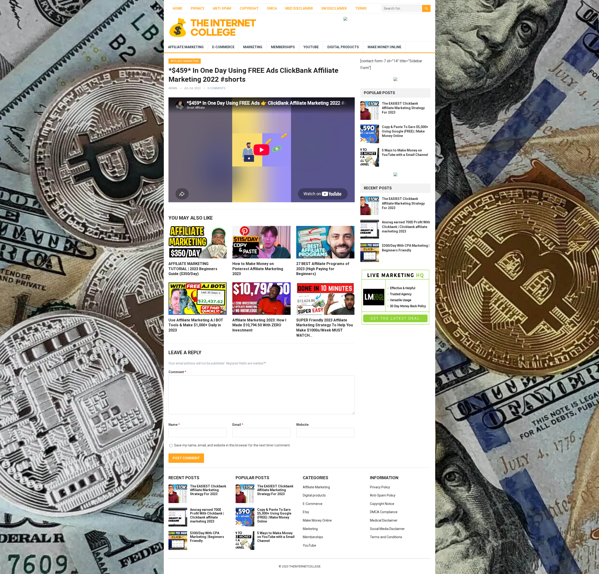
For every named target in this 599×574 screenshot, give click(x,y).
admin (172, 88)
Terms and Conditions (386, 537)
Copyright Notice (382, 504)
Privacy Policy (380, 487)
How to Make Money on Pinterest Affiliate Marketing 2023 (257, 268)
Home (177, 8)
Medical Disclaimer (384, 520)
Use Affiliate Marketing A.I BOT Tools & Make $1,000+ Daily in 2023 (195, 325)
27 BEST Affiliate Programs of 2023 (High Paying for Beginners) (322, 268)
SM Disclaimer (334, 8)
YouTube (311, 47)
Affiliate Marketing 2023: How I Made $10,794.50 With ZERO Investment (259, 325)
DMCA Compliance (384, 512)
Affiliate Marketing (186, 47)
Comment (177, 372)
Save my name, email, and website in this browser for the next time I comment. (232, 445)
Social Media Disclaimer (387, 529)
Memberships (283, 47)
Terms (361, 8)
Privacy (197, 8)
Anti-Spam (222, 8)
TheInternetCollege (305, 566)
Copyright (249, 8)
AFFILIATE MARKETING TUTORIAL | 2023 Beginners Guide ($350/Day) (192, 268)
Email (237, 425)
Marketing (252, 47)
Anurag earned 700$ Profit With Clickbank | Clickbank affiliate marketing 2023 (406, 226)
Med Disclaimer (299, 8)
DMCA (272, 8)
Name (174, 425)
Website (302, 425)
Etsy (306, 512)
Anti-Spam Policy (382, 495)
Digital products (343, 47)
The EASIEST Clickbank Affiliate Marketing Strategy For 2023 (403, 108)
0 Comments (216, 88)
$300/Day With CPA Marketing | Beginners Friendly (207, 537)
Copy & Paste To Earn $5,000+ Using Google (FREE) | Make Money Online (405, 131)
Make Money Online (384, 47)
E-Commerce (223, 47)
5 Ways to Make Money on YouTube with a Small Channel (276, 537)
